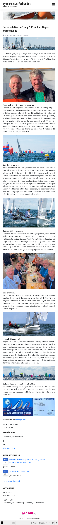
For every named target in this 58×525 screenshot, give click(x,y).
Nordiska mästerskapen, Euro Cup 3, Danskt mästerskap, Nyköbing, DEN (27, 461)
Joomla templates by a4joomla (29, 518)
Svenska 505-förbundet (16, 3)
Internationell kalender (12, 481)
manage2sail (20, 419)
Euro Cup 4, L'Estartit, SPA (19, 471)
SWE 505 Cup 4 (9, 448)
